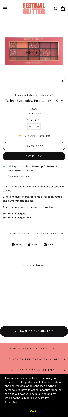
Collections (30, 94)
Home (18, 94)
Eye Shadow (44, 94)
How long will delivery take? (34, 233)
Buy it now (34, 156)
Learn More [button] (12, 402)
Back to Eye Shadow (36, 331)
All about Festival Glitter (33, 370)
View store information (19, 176)
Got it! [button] (34, 411)
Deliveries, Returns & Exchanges (33, 359)
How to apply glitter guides (33, 348)
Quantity (34, 120)
